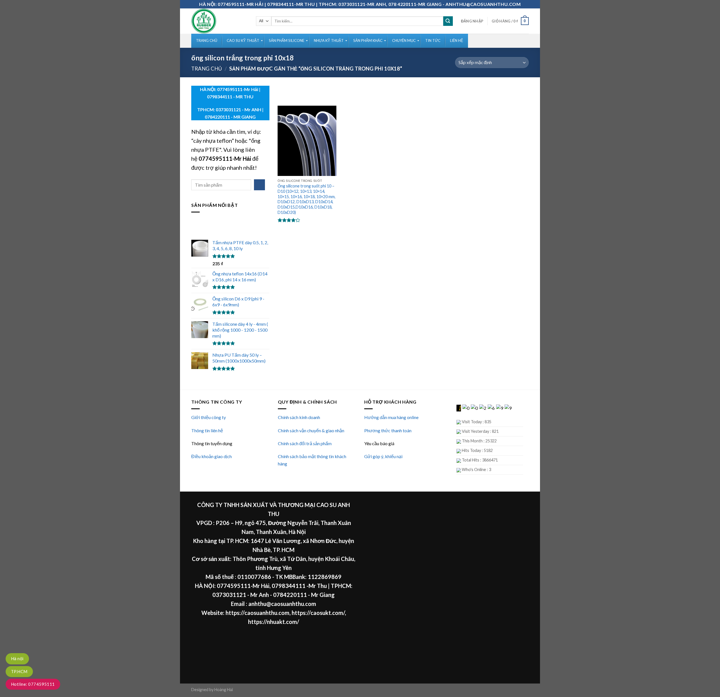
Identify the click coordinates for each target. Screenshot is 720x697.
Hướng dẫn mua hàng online (391, 417)
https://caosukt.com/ (318, 612)
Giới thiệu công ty (208, 417)
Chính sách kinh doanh (299, 417)
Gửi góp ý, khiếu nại (383, 456)
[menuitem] (206, 41)
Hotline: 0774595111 (33, 684)
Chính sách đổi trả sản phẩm (305, 443)
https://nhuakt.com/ (273, 621)
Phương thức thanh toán (387, 430)
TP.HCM (19, 671)
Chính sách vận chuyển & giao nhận (311, 430)
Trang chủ (206, 68)
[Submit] (448, 21)
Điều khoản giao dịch (211, 456)
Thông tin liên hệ (207, 430)
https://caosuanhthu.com (257, 612)
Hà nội (17, 658)
